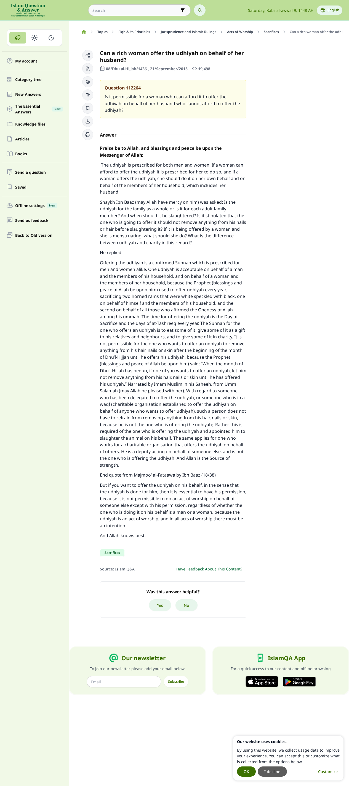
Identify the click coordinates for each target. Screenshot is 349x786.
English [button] (333, 10)
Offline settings (35, 205)
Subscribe (176, 681)
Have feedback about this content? (209, 569)
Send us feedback (32, 220)
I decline (272, 771)
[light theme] (34, 37)
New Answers (28, 94)
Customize (328, 771)
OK (246, 771)
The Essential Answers (37, 109)
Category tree (28, 79)
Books (21, 153)
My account (26, 61)
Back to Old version (33, 235)
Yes (160, 605)
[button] (87, 55)
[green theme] (17, 37)
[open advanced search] (183, 10)
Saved (20, 187)
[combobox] (135, 10)
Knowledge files (30, 124)
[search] (200, 10)
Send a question (30, 172)
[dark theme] (51, 37)
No (186, 605)
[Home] (84, 32)
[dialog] (288, 758)
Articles (22, 139)
